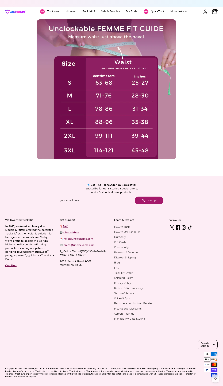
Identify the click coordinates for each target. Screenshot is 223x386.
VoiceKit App (122, 298)
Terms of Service (124, 293)
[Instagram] (184, 227)
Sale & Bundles (110, 11)
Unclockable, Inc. (30, 368)
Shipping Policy (123, 277)
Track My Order (123, 272)
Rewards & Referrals (126, 252)
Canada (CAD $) (205, 344)
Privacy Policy (122, 283)
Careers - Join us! (124, 313)
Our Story (11, 265)
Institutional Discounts (127, 308)
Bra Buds (131, 11)
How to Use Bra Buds (127, 232)
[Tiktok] (190, 227)
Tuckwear (53, 11)
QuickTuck (157, 11)
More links (177, 11)
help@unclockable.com (78, 238)
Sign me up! (149, 200)
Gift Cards (120, 242)
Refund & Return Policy (128, 288)
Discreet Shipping (125, 257)
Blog (117, 262)
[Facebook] (178, 227)
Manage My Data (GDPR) (129, 318)
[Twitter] (172, 227)
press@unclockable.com (78, 245)
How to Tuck (122, 227)
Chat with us (71, 232)
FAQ (65, 226)
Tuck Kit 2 (88, 11)
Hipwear (71, 11)
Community (121, 247)
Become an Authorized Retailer (133, 303)
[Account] (205, 11)
